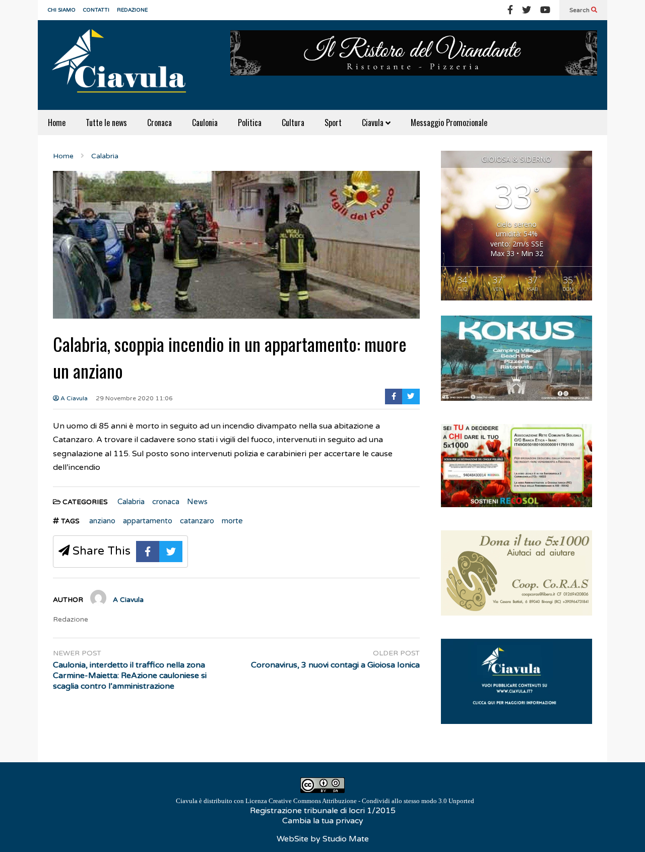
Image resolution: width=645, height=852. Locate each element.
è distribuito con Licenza (325, 801)
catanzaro (197, 520)
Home (57, 122)
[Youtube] (545, 10)
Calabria (131, 501)
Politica (250, 122)
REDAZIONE (132, 10)
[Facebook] (510, 10)
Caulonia (205, 122)
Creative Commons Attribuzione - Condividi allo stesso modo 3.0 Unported (371, 801)
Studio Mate (345, 839)
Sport (333, 122)
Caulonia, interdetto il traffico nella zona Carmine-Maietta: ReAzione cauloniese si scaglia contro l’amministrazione (130, 675)
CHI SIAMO (62, 10)
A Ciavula (73, 398)
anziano (102, 520)
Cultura (293, 122)
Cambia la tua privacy (322, 821)
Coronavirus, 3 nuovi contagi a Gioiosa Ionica (335, 665)
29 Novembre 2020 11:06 (134, 398)
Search (580, 10)
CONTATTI (96, 10)
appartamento (147, 520)
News (197, 501)
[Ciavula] (123, 65)
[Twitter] (526, 10)
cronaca (165, 501)
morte (232, 520)
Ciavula (373, 122)
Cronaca (159, 122)
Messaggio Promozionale (449, 122)
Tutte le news (106, 122)
